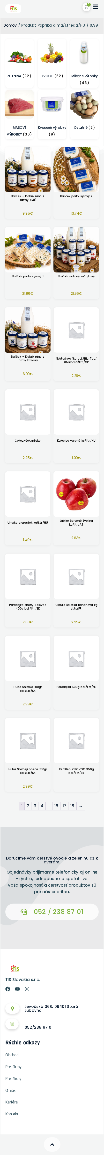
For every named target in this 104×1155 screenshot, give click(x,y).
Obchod (12, 1054)
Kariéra (11, 1102)
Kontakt (11, 1114)
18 (72, 806)
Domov (10, 25)
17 (64, 806)
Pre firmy (13, 1066)
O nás (10, 1090)
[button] (52, 912)
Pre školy (13, 1078)
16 (56, 806)
